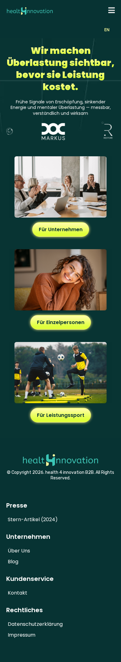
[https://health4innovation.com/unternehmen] (60, 187)
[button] (110, 10)
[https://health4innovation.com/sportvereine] (60, 372)
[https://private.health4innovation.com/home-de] (60, 279)
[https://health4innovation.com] (29, 10)
